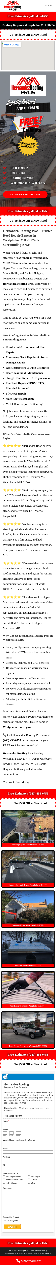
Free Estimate (31, 1253)
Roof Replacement (38, 1250)
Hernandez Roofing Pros (18, 1250)
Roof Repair (9, 1253)
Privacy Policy (45, 1253)
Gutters (20, 1253)
